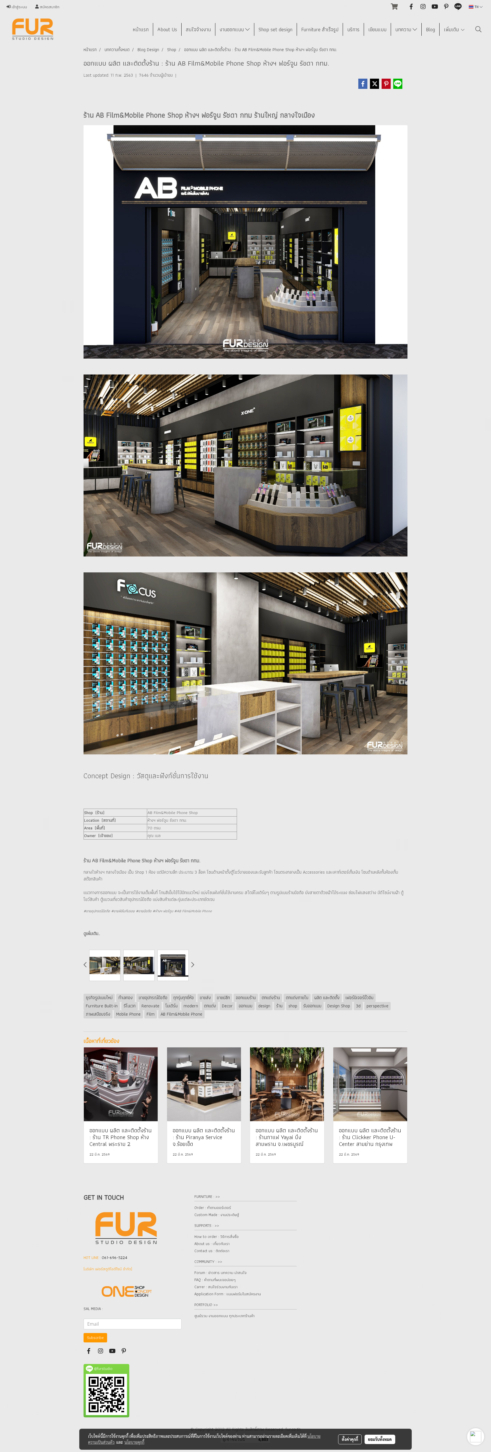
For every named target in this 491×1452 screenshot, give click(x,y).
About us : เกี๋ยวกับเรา (212, 1243)
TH (476, 6)
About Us (167, 29)
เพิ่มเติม (452, 29)
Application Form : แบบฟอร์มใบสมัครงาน (227, 1294)
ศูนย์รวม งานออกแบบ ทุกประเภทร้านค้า (224, 1316)
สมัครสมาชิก (49, 7)
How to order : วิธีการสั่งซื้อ (216, 1236)
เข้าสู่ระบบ (19, 7)
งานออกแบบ (232, 29)
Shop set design (275, 29)
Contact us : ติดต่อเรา (211, 1251)
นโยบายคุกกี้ (134, 1442)
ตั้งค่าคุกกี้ (350, 1439)
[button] (478, 29)
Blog (430, 29)
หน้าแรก (141, 29)
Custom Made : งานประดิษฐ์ (216, 1215)
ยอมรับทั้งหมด (380, 1439)
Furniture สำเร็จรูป (319, 29)
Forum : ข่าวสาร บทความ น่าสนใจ (220, 1272)
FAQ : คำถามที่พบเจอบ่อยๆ (215, 1280)
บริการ (353, 29)
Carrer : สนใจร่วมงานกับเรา (216, 1287)
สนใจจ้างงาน (198, 29)
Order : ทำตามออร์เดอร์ (212, 1207)
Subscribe (95, 1337)
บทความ (404, 29)
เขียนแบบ (377, 29)
